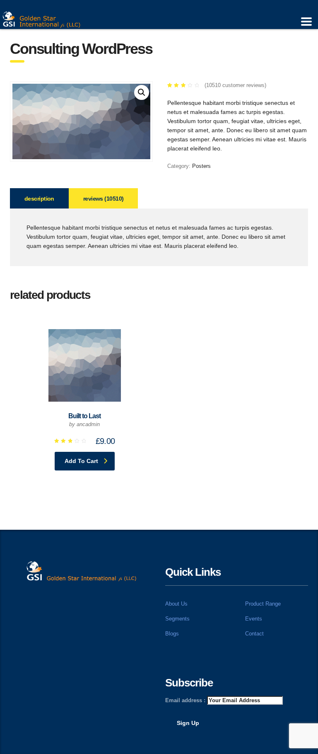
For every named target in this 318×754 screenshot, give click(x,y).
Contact (254, 633)
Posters (201, 166)
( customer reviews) (235, 85)
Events (253, 619)
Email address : (186, 700)
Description (39, 198)
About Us (176, 604)
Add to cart (81, 461)
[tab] (39, 198)
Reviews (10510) (103, 198)
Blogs (172, 633)
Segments (177, 619)
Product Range (263, 604)
